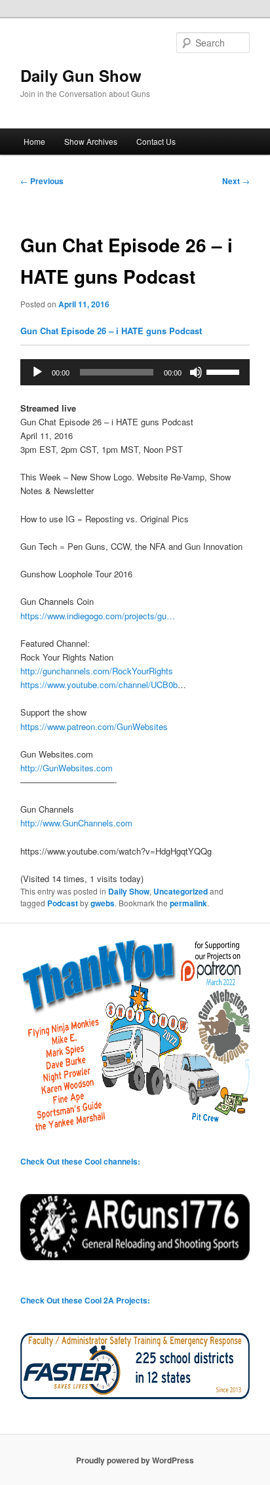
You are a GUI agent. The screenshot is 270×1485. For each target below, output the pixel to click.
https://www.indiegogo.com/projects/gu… (97, 615)
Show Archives (90, 141)
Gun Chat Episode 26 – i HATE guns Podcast (111, 330)
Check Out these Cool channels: (80, 1161)
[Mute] (195, 372)
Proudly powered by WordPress (135, 1460)
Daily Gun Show (81, 75)
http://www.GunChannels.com (76, 823)
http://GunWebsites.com (66, 768)
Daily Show (128, 891)
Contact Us (156, 141)
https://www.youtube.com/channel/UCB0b (99, 684)
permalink (188, 903)
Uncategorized (180, 891)
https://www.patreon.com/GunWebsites (94, 726)
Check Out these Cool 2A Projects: (85, 1300)
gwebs (102, 903)
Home (34, 141)
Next (236, 181)
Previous (42, 181)
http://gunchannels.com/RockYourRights (96, 671)
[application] (134, 372)
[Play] (37, 372)
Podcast (62, 903)
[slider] (224, 371)
